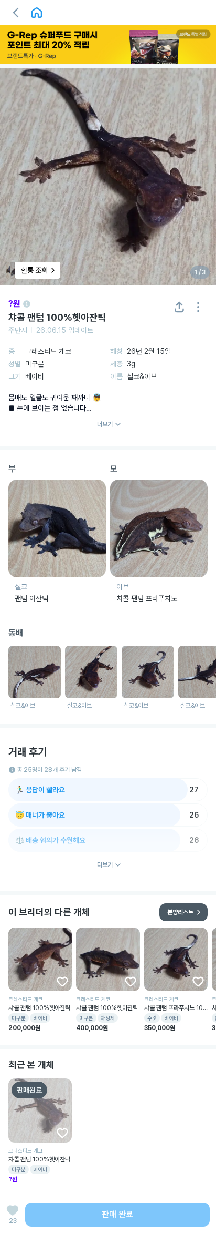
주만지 (17, 330)
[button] (15, 12)
